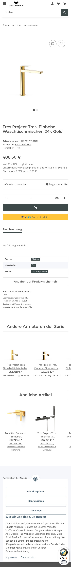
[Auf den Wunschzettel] (61, 43)
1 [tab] (34, 110)
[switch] (64, 562)
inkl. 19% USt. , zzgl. (12, 375)
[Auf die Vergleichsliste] (52, 43)
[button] (52, 3)
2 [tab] (37, 110)
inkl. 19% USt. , (15, 443)
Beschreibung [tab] (12, 229)
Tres (33, 265)
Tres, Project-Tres (39, 271)
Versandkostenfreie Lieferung (16, 448)
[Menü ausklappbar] (4, 2)
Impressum (11, 557)
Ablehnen (36, 510)
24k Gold (35, 259)
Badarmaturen (23, 144)
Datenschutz (28, 557)
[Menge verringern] (6, 197)
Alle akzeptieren (36, 491)
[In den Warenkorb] (5, 35)
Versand (29, 164)
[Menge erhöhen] (64, 197)
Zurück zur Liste (12, 25)
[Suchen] (64, 12)
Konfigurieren (36, 501)
